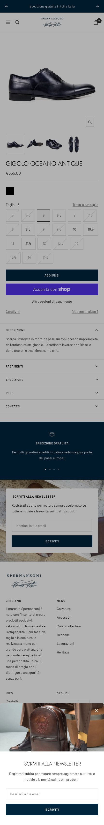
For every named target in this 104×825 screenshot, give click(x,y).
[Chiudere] (96, 710)
